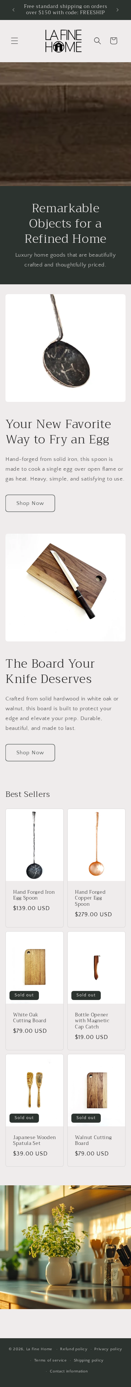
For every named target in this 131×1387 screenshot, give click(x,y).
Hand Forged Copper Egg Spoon (90, 898)
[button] (15, 41)
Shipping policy (89, 1360)
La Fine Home (39, 1349)
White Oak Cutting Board (30, 1018)
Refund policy (73, 1349)
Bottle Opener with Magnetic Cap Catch (92, 1021)
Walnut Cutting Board (93, 1141)
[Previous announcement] (13, 10)
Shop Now (30, 503)
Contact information (69, 1371)
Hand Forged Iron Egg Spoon (34, 895)
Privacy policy (108, 1349)
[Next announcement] (118, 10)
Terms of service (50, 1360)
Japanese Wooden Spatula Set (34, 1141)
